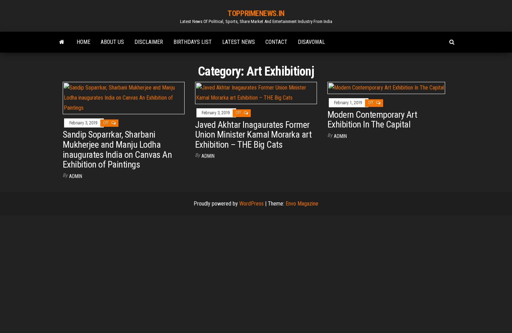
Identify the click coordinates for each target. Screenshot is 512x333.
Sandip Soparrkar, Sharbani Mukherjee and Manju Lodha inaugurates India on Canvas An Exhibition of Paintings (117, 149)
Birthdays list (192, 42)
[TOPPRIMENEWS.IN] (61, 42)
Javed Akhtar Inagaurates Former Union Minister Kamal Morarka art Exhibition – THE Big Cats (253, 134)
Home (83, 42)
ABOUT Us (112, 42)
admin (75, 176)
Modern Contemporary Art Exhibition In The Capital (372, 119)
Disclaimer (148, 42)
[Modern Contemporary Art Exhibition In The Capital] (386, 87)
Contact (276, 42)
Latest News (238, 42)
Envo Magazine (302, 203)
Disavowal (311, 42)
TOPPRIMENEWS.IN (255, 13)
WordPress (251, 203)
